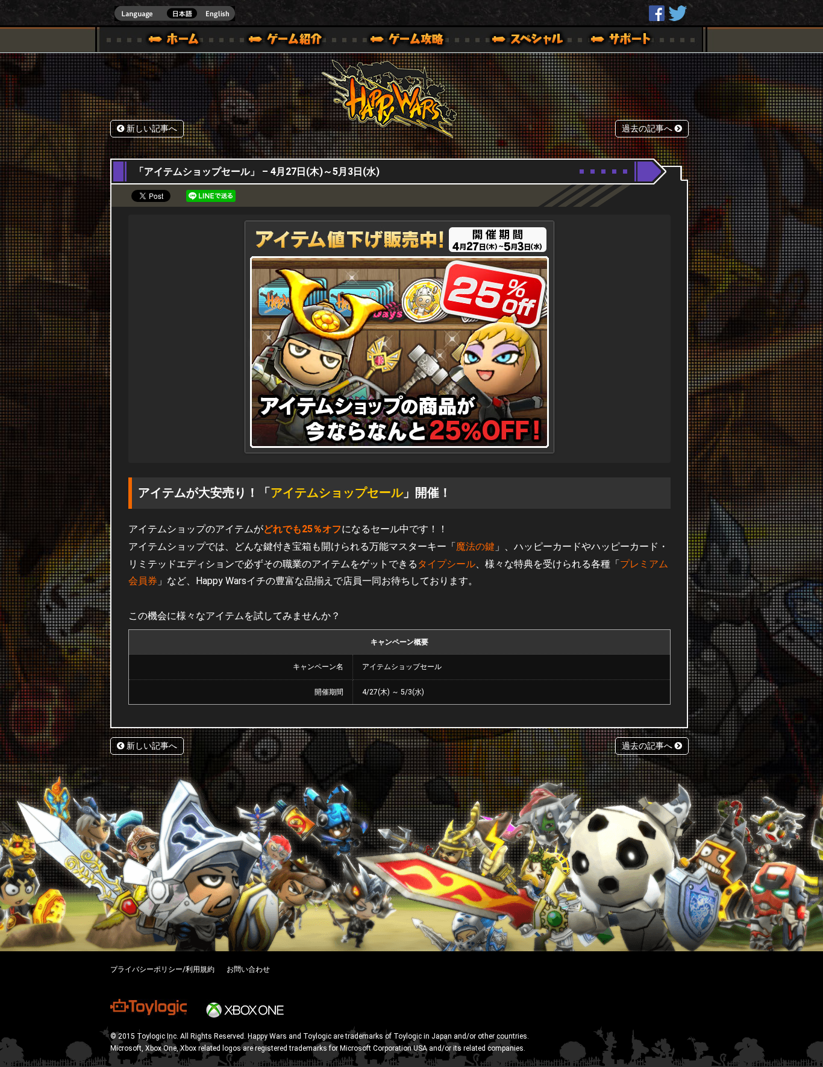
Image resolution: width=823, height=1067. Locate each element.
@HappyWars (677, 13)
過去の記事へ (648, 129)
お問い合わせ (248, 969)
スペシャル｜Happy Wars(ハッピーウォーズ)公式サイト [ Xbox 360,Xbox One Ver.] (510, 41)
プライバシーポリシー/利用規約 (162, 969)
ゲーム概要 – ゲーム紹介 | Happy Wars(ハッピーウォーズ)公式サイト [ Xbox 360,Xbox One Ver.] (289, 41)
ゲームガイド (400, 41)
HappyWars (656, 13)
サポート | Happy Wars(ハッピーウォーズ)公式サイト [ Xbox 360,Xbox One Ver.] (621, 41)
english (174, 13)
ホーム (178, 41)
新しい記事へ (150, 129)
